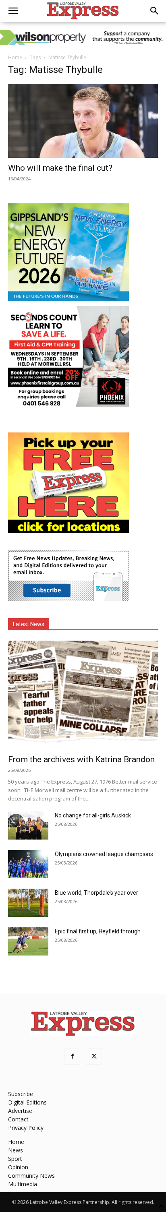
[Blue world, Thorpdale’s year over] (28, 903)
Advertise (20, 1111)
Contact (18, 1119)
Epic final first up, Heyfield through (98, 931)
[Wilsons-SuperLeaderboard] (83, 37)
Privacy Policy (26, 1127)
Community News (31, 1175)
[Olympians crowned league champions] (28, 864)
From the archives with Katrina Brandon (81, 759)
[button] (13, 11)
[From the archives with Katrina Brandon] (83, 695)
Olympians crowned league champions (104, 854)
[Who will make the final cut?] (83, 121)
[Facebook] (72, 1057)
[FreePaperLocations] (68, 531)
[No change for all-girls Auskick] (28, 825)
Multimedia (22, 1184)
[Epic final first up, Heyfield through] (28, 941)
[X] (94, 1057)
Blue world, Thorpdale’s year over (96, 892)
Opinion (18, 1167)
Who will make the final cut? (60, 168)
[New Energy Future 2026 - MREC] (68, 302)
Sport (15, 1158)
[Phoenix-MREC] (68, 404)
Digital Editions (27, 1102)
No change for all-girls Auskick (93, 815)
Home (15, 57)
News (15, 1150)
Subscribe (20, 1094)
